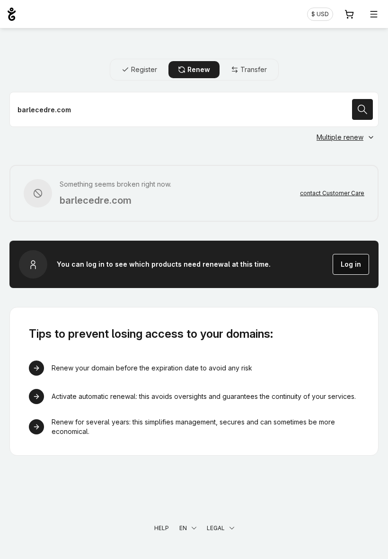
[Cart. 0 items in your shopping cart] (349, 14)
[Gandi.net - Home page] (12, 14)
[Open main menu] (373, 14)
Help (161, 528)
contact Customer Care (332, 193)
